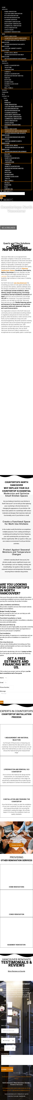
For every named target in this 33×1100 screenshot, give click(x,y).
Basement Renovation (16, 945)
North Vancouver (10, 36)
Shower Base (8, 82)
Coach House (9, 30)
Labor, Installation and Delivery (9, 604)
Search (23, 193)
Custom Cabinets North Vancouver (11, 49)
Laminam (4, 276)
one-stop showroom (20, 283)
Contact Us (5, 96)
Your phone (4, 1012)
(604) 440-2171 (7, 1090)
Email (2, 682)
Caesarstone (9, 69)
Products (5, 63)
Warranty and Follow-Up (7, 625)
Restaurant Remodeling (12, 23)
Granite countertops (12, 74)
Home (3, 7)
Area (3, 34)
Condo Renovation (16, 914)
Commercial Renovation (12, 25)
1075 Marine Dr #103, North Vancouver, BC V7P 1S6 (16, 1088)
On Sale (4, 90)
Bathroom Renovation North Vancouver (13, 45)
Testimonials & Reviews (16, 963)
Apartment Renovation (12, 21)
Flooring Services (10, 19)
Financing (5, 92)
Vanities (7, 78)
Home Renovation (10, 11)
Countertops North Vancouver (16, 38)
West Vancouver (19, 1082)
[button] (16, 98)
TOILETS (7, 86)
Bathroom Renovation (12, 17)
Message (3, 691)
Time (2, 1048)
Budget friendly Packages (8, 611)
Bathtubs (7, 80)
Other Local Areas (11, 52)
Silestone (8, 67)
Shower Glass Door (11, 84)
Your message (5, 1054)
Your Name (4, 1004)
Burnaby (27, 1082)
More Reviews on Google (16, 971)
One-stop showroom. (6, 642)
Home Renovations (16, 887)
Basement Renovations (12, 32)
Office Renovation (10, 28)
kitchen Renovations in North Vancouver (14, 41)
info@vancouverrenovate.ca (21, 1090)
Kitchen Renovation (11, 15)
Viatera (12, 270)
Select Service (5, 1025)
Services (5, 9)
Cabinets (7, 72)
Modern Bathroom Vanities (13, 76)
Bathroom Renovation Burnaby (15, 58)
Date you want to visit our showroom (11, 1036)
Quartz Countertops (11, 65)
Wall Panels (8, 88)
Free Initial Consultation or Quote (10, 618)
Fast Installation (5, 633)
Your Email (4, 1019)
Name (2, 677)
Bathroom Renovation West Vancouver (13, 55)
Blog (3, 94)
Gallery (4, 61)
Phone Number (5, 687)
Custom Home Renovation (13, 13)
